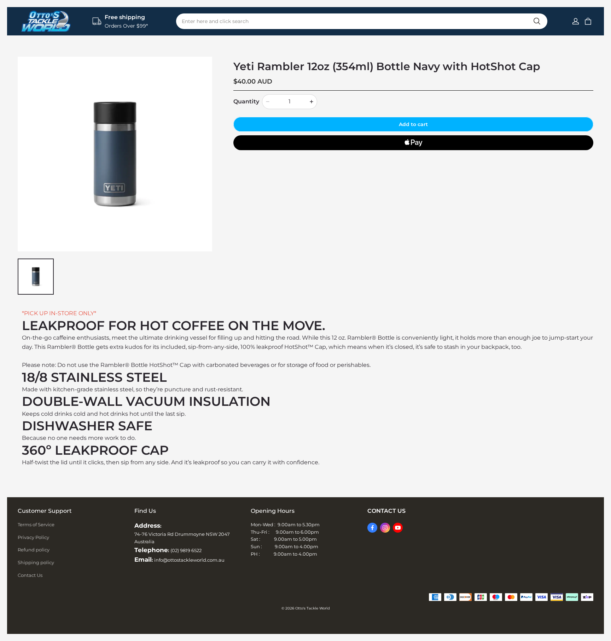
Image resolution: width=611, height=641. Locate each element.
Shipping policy (36, 562)
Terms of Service (36, 524)
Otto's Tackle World (312, 608)
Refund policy (34, 549)
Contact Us (30, 575)
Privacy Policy (33, 537)
